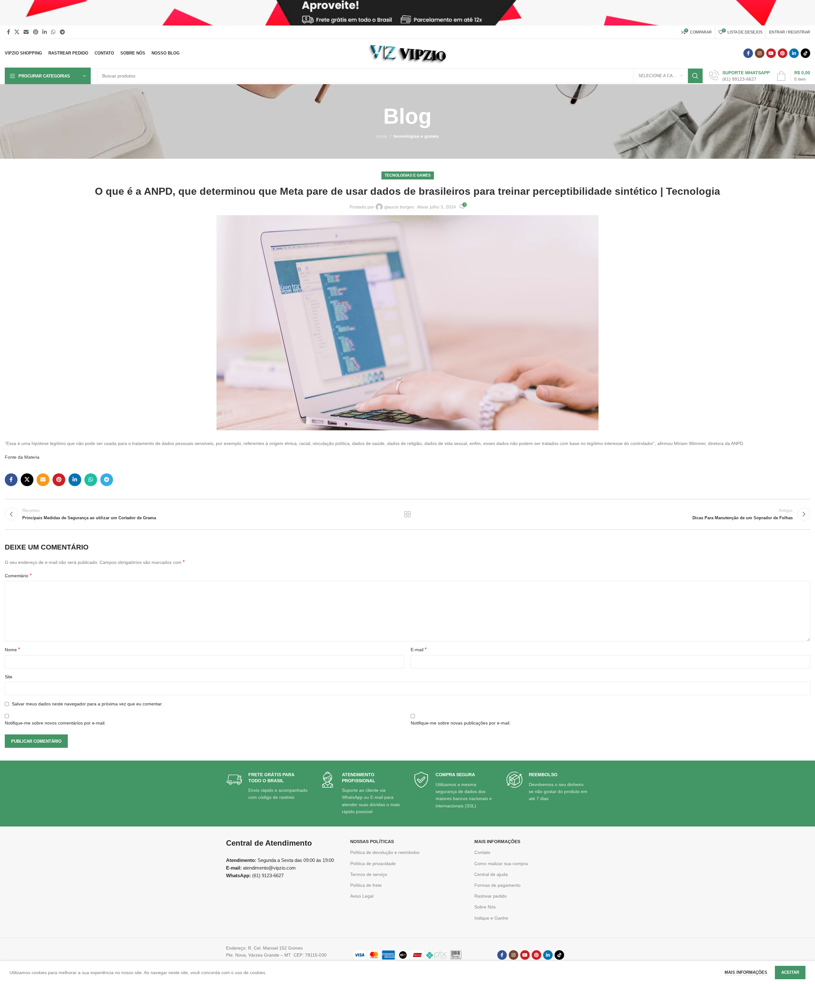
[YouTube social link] (771, 53)
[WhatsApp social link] (53, 32)
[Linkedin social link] (44, 32)
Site (8, 676)
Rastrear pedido (490, 896)
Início (381, 136)
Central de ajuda (491, 874)
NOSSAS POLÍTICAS (372, 841)
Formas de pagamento (497, 885)
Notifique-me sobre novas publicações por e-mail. (461, 722)
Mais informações (747, 972)
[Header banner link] (407, 13)
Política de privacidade (373, 863)
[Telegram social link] (62, 32)
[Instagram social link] (759, 53)
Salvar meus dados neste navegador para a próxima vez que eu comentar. (87, 703)
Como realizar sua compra (501, 863)
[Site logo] (407, 52)
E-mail (419, 649)
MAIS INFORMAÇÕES (497, 841)
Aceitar (790, 972)
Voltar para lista (407, 514)
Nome (12, 649)
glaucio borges (399, 206)
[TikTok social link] (805, 53)
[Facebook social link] (8, 32)
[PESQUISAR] (695, 76)
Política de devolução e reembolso (385, 852)
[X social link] (16, 32)
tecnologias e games (416, 136)
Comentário (18, 575)
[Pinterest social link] (35, 32)
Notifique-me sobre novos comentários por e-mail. (55, 722)
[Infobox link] (739, 76)
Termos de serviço (368, 874)
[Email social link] (26, 32)
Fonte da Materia (22, 457)
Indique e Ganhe (491, 918)
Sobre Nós (485, 906)
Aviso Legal (361, 896)
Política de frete (366, 885)
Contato (482, 852)
